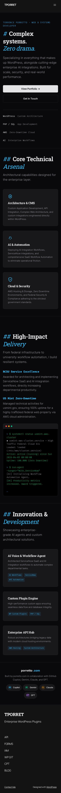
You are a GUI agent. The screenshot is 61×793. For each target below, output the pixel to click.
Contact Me (10, 787)
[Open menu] (55, 5)
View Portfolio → (30, 88)
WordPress (51, 787)
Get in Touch (30, 98)
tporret (10, 5)
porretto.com (20, 676)
